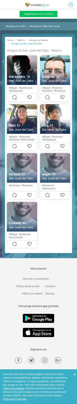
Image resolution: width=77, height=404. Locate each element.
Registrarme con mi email (38, 14)
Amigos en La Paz (16, 26)
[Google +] (58, 360)
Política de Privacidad (14, 399)
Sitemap (49, 293)
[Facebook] (18, 360)
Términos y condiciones (36, 278)
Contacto (50, 286)
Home (10, 40)
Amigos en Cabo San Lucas (45, 26)
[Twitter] (31, 360)
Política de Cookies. (13, 388)
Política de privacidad (27, 286)
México (21, 40)
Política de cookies (32, 293)
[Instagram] (44, 360)
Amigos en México (38, 40)
